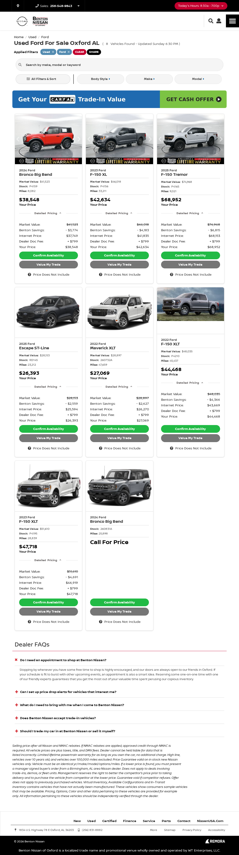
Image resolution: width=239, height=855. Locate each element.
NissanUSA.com (210, 821)
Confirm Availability (48, 255)
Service (149, 821)
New (77, 821)
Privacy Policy (192, 830)
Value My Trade (48, 264)
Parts (166, 821)
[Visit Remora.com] (215, 842)
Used (91, 821)
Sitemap (170, 830)
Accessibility (216, 830)
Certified (109, 821)
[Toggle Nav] (232, 20)
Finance (129, 821)
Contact (183, 821)
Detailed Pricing (45, 213)
